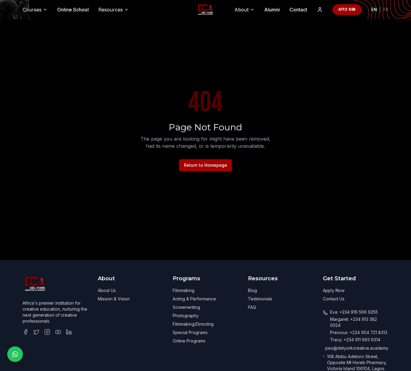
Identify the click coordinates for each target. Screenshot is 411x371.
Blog (252, 290)
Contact (298, 10)
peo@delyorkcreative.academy (356, 348)
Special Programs (190, 332)
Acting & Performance (194, 298)
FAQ (252, 307)
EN (374, 9)
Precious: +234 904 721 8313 (358, 332)
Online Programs (189, 340)
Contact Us (334, 298)
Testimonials (260, 298)
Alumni (272, 10)
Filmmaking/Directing (193, 324)
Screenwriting (186, 307)
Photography (186, 315)
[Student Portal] (320, 10)
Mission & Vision (114, 298)
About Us (107, 290)
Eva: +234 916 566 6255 (354, 312)
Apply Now (347, 9)
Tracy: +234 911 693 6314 (355, 339)
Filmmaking (183, 290)
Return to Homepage (205, 165)
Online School (73, 10)
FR (385, 9)
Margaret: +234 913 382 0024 (353, 322)
